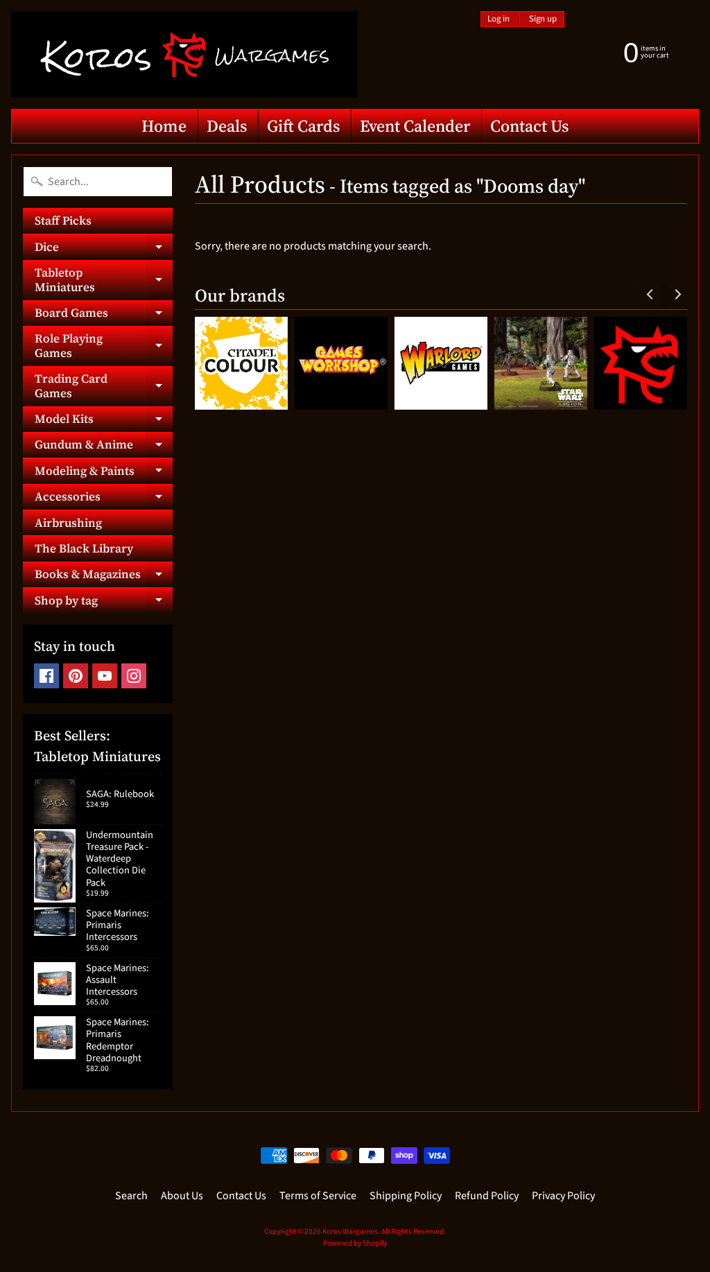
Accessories (104, 498)
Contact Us (529, 125)
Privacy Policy (563, 1195)
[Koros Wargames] (184, 54)
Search (131, 1195)
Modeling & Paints (104, 472)
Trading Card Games (104, 386)
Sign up (543, 19)
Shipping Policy (406, 1195)
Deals (227, 125)
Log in (498, 19)
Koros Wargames (350, 1231)
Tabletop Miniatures (104, 280)
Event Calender (415, 125)
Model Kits (104, 421)
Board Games (104, 315)
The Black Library (84, 548)
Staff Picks (63, 220)
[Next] (676, 294)
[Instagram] (133, 675)
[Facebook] (46, 675)
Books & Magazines (104, 576)
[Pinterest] (75, 675)
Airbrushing (68, 522)
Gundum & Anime (104, 447)
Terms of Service (317, 1195)
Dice (104, 248)
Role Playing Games (104, 346)
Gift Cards (303, 125)
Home (164, 125)
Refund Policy (487, 1195)
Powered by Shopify (355, 1243)
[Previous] (650, 294)
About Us (182, 1195)
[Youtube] (104, 675)
